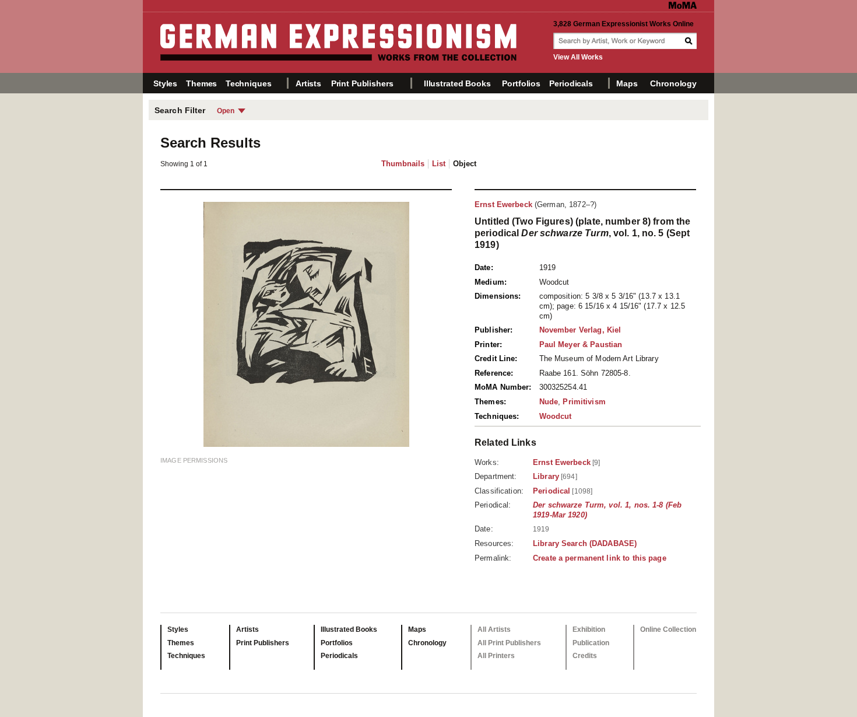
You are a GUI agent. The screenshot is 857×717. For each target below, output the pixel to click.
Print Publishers (362, 83)
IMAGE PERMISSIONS (193, 460)
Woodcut (555, 416)
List (438, 163)
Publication (590, 643)
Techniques (249, 83)
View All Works (578, 57)
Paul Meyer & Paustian (581, 344)
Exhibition (588, 629)
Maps (626, 83)
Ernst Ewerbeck (503, 204)
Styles (165, 83)
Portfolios (521, 83)
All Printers (496, 656)
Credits (584, 656)
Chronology (673, 83)
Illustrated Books (457, 83)
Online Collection (668, 629)
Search (690, 41)
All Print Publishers (509, 643)
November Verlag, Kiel (580, 330)
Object (464, 163)
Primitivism (584, 401)
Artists (308, 83)
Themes (201, 83)
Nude (549, 401)
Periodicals (570, 83)
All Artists (494, 629)
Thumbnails (402, 163)
